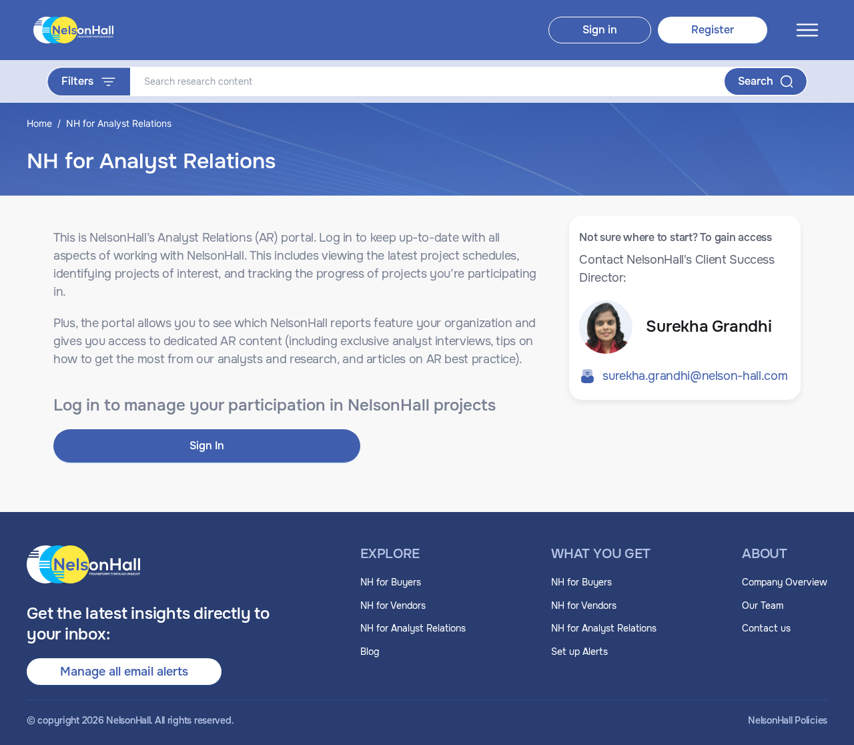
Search (755, 81)
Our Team (762, 605)
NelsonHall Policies (787, 720)
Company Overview (784, 582)
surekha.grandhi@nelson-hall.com (694, 375)
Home (39, 123)
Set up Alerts (579, 652)
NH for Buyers (390, 582)
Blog (369, 652)
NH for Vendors (393, 605)
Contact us (766, 628)
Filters (77, 81)
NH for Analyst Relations (413, 628)
